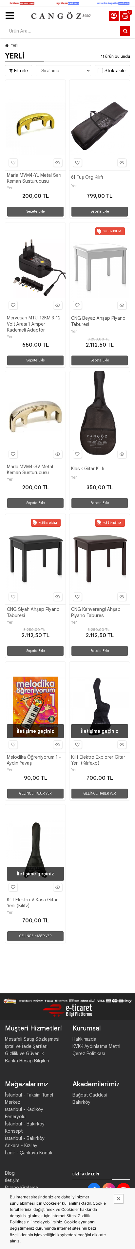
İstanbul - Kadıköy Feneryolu (24, 1113)
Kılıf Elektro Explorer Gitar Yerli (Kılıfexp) (98, 760)
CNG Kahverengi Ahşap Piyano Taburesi (96, 612)
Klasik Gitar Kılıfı (87, 469)
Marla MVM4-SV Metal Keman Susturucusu (30, 469)
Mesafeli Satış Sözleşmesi (32, 1039)
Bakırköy (81, 1102)
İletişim (12, 1180)
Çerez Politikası (88, 1053)
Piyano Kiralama (21, 1188)
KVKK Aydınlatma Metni (96, 1046)
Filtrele (20, 71)
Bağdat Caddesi (89, 1095)
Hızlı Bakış (57, 162)
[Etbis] (67, 1010)
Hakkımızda (84, 1039)
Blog (10, 1173)
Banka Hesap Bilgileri (27, 1061)
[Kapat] (119, 1199)
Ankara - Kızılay (21, 1145)
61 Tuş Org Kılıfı (87, 177)
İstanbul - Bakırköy (25, 1138)
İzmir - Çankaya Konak (28, 1153)
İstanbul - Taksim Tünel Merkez (29, 1098)
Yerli (14, 45)
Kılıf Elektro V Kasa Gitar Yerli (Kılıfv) (32, 903)
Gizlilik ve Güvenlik (24, 1053)
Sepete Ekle (35, 211)
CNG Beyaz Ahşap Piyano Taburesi (98, 321)
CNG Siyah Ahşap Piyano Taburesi (33, 612)
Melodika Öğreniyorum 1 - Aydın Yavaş (34, 760)
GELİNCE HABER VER (35, 793)
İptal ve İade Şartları (26, 1046)
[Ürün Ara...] (125, 31)
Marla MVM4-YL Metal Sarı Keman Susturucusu (34, 178)
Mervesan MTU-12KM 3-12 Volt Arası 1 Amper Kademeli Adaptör (34, 324)
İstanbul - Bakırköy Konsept (25, 1127)
